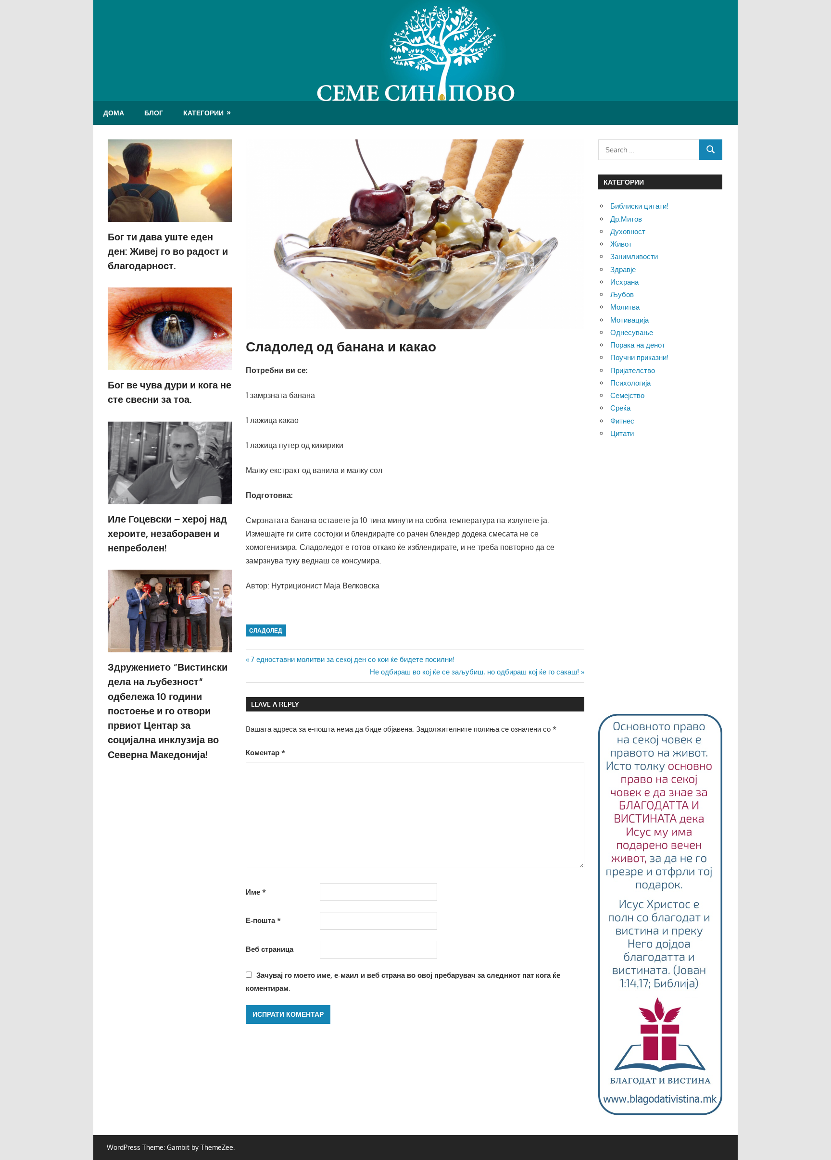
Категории (203, 113)
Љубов (622, 294)
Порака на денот (637, 344)
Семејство (627, 395)
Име (256, 892)
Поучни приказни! (639, 357)
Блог (153, 113)
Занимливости (634, 256)
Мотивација (629, 319)
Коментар (265, 752)
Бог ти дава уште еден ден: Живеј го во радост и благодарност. (168, 251)
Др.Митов (626, 219)
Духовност (627, 231)
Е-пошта (263, 920)
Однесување (631, 332)
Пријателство (632, 370)
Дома (113, 113)
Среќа (620, 407)
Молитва (625, 307)
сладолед (265, 630)
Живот (621, 244)
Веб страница (269, 949)
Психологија (630, 382)
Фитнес (622, 420)
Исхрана (624, 282)
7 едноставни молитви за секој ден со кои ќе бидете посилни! (352, 659)
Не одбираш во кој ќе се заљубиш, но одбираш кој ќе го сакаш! (474, 671)
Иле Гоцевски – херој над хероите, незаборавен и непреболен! (167, 533)
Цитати (622, 433)
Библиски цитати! (639, 206)
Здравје (623, 269)
